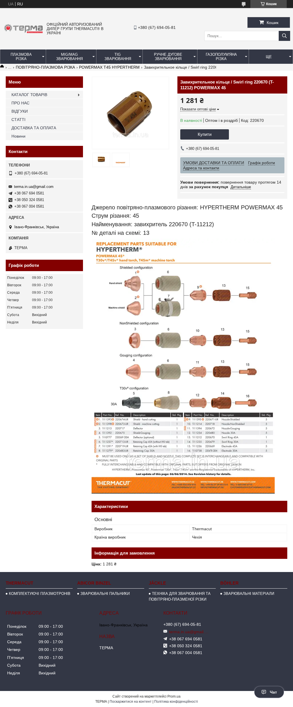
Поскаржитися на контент (131, 702)
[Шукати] (284, 36)
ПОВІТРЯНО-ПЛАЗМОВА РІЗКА (45, 67)
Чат (273, 692)
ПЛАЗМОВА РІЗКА (21, 56)
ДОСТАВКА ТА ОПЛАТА (33, 128)
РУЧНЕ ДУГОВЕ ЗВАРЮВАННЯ (168, 56)
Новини (18, 136)
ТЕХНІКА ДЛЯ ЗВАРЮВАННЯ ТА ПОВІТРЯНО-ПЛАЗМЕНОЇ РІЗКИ (180, 596)
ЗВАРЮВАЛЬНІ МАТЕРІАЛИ (248, 593)
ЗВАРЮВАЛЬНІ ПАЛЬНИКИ (105, 593)
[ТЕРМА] (23, 33)
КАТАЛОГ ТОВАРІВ (29, 94)
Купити (204, 134)
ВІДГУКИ (19, 111)
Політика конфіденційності (176, 702)
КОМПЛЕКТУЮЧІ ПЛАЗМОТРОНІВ (39, 593)
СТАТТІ (18, 119)
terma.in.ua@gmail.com (34, 186)
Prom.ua (174, 696)
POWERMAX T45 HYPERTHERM (109, 67)
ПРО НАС (20, 103)
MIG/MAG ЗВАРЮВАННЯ (69, 56)
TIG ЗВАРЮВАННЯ (117, 56)
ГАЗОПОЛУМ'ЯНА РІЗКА (221, 56)
